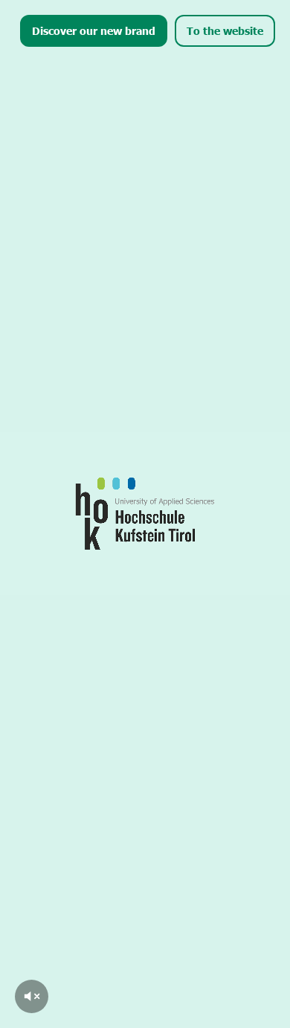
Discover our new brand (93, 30)
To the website (225, 30)
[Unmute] (31, 996)
